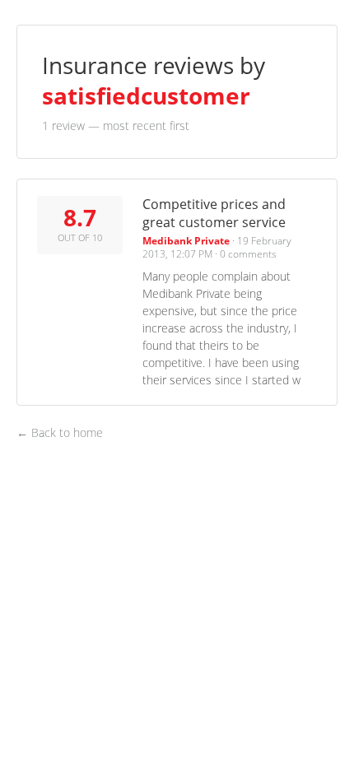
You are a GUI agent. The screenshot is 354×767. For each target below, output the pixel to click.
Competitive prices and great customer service (214, 212)
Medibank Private (186, 241)
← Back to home (59, 432)
